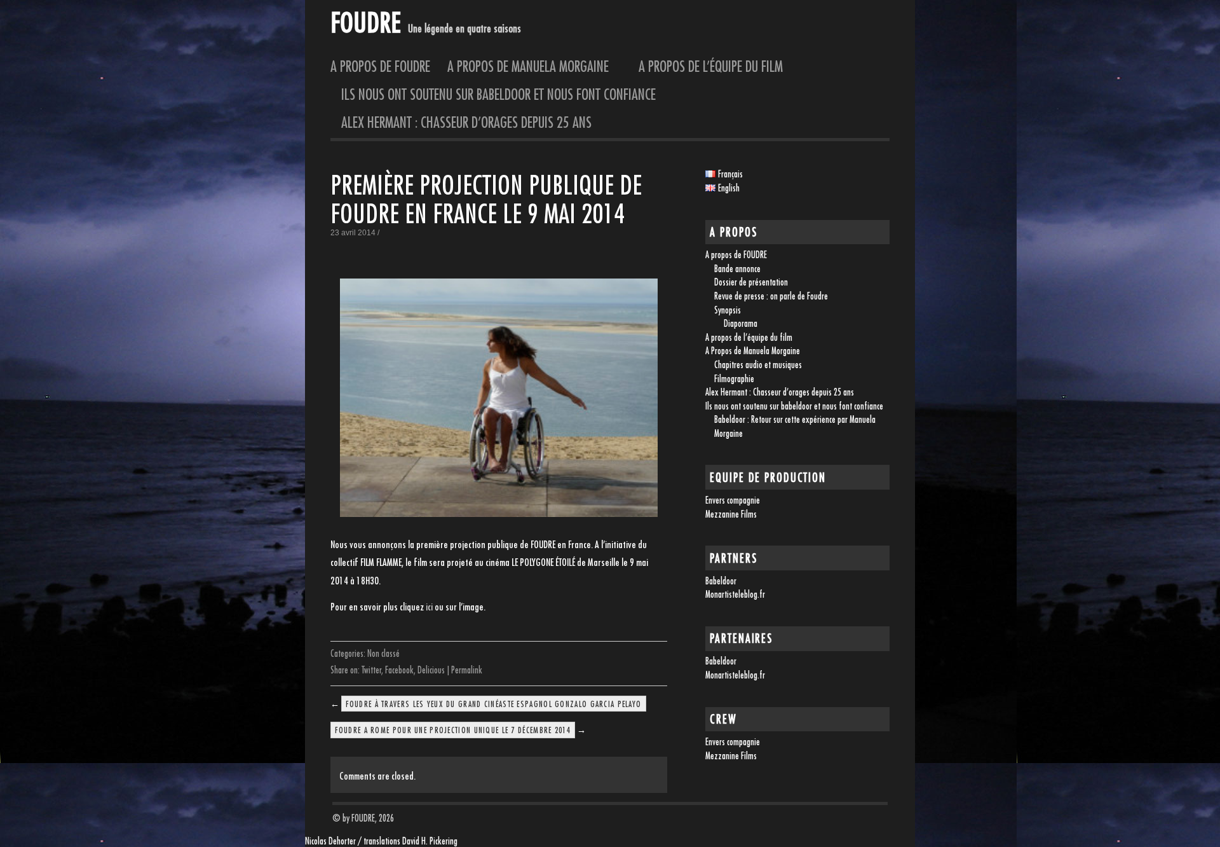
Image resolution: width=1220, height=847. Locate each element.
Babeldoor (720, 580)
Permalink (466, 670)
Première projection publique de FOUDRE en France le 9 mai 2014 (486, 199)
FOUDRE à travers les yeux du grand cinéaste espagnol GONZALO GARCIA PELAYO (493, 704)
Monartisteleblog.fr (735, 594)
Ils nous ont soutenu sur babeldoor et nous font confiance (498, 94)
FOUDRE (365, 22)
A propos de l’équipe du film (711, 66)
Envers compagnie (732, 500)
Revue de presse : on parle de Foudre (771, 296)
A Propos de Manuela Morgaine (534, 66)
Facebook (399, 670)
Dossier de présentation (751, 282)
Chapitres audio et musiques (758, 364)
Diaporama (740, 323)
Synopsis (727, 310)
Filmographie (734, 378)
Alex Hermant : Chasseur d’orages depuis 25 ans (466, 122)
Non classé (383, 653)
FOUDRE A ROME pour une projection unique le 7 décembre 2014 (452, 730)
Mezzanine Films (731, 514)
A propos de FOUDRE (380, 66)
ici (429, 606)
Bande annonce (737, 268)
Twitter (371, 670)
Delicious (431, 670)
